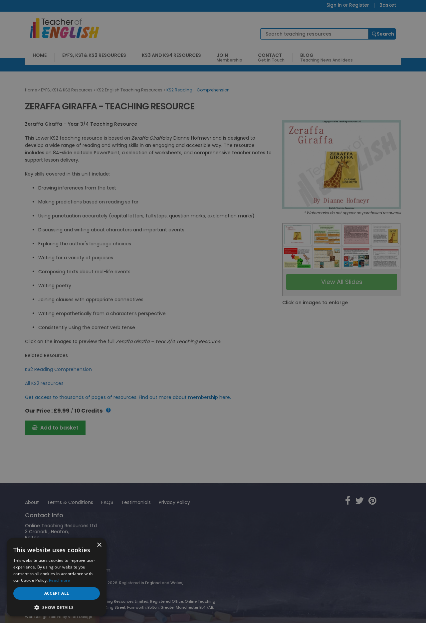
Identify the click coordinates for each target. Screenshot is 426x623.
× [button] (99, 545)
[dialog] (213, 311)
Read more (59, 580)
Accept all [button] (56, 593)
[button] (56, 607)
